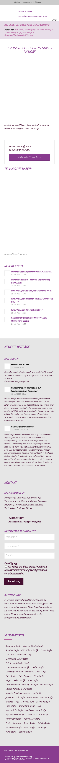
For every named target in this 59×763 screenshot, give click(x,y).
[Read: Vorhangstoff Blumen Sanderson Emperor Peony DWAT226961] (7, 281)
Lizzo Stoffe (11, 706)
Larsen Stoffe (27, 702)
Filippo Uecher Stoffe (15, 680)
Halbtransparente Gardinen (22, 427)
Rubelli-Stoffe (44, 723)
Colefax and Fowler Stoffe (18, 663)
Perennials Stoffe (13, 719)
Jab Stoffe (37, 693)
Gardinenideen (13, 685)
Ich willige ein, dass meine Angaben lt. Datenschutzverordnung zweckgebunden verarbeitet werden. (26, 570)
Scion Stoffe (29, 728)
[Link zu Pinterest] (43, 753)
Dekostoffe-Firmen (14, 672)
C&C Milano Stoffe (29, 650)
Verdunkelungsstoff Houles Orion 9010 (27, 310)
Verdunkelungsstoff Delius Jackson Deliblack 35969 (31, 291)
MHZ (40, 706)
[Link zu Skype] (48, 753)
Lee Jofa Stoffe (43, 702)
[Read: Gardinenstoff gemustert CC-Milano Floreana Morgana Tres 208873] (7, 319)
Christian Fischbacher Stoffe (19, 655)
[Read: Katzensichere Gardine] (7, 366)
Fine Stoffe (33, 680)
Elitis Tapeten (25, 676)
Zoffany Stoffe (25, 732)
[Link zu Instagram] (38, 753)
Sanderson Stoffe (13, 728)
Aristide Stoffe (12, 650)
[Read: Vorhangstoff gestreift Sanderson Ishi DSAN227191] (7, 273)
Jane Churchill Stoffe (15, 698)
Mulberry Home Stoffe (35, 710)
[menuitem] (8, 757)
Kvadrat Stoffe (12, 702)
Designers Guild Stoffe (35, 672)
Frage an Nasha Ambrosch (15, 254)
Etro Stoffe (39, 676)
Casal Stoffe (46, 650)
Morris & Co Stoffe (14, 710)
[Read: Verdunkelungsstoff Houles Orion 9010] (7, 311)
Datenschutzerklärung (25, 600)
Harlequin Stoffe (30, 685)
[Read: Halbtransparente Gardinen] (7, 428)
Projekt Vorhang (13, 723)
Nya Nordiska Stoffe (15, 715)
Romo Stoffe (29, 723)
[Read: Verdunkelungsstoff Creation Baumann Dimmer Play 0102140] (7, 300)
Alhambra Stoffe (13, 646)
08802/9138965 (25, 12)
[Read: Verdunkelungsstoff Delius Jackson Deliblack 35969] (7, 292)
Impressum (27, 2)
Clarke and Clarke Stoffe (17, 659)
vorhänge (42, 728)
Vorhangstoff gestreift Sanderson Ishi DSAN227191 (31, 272)
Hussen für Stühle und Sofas (19, 689)
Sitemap (38, 2)
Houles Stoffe (46, 685)
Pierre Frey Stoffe (32, 719)
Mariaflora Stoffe (27, 706)
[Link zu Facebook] (34, 753)
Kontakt (17, 2)
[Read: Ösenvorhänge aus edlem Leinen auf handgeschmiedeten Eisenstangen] (7, 389)
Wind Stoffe (11, 732)
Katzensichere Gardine (20, 364)
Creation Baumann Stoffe (17, 667)
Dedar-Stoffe (38, 667)
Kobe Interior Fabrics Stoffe (40, 698)
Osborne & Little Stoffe (37, 715)
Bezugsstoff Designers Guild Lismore (26, 25)
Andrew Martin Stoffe (33, 646)
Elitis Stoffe (11, 676)
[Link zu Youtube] (52, 753)
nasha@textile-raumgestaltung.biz (32, 16)
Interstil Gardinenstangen (18, 693)
